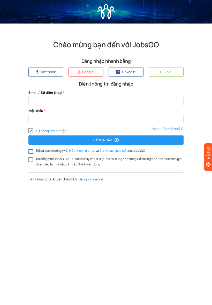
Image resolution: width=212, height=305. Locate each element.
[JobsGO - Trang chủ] (106, 9)
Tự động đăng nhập (51, 130)
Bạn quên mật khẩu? (168, 128)
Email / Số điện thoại (45, 92)
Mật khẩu (35, 110)
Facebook (48, 72)
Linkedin (128, 72)
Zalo (167, 72)
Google (87, 72)
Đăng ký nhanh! (91, 179)
